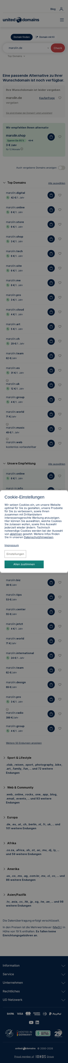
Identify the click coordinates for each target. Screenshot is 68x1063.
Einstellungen (15, 554)
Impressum (12, 545)
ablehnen (16, 534)
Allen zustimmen (24, 564)
